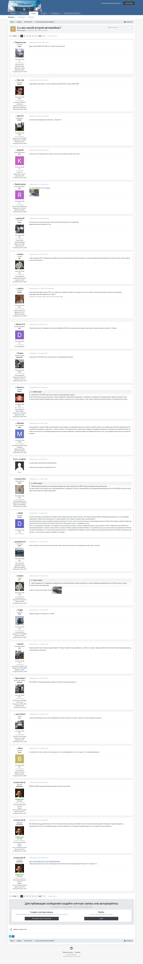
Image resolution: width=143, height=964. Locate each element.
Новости (23, 13)
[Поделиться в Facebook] (13, 936)
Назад (14, 35)
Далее (40, 35)
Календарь (21, 17)
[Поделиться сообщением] (131, 42)
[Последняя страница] (44, 36)
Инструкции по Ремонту (72, 13)
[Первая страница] (10, 36)
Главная (12, 13)
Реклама (77, 952)
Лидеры (31, 17)
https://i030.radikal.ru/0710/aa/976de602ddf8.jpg (44, 861)
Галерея (43, 13)
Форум (33, 13)
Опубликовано (39, 42)
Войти (101, 918)
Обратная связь (68, 952)
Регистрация (129, 3)
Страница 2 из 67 (52, 36)
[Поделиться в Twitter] (10, 936)
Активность (55, 13)
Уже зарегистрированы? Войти (111, 3)
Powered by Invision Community (71, 956)
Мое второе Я (43, 30)
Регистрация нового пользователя (41, 918)
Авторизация (114, 27)
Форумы (11, 17)
